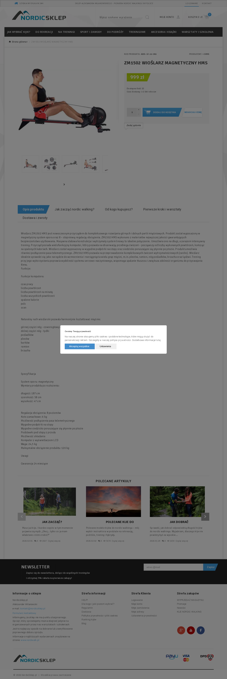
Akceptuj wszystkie (79, 346)
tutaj (158, 340)
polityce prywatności (120, 340)
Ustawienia (105, 346)
